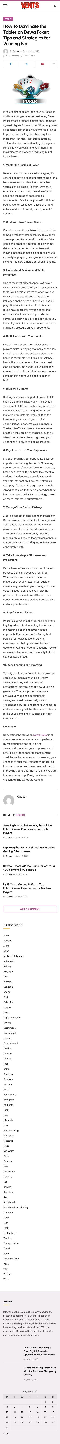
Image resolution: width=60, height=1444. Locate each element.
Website (7, 1274)
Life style (8, 1120)
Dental (6, 1012)
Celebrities (8, 1002)
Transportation (11, 1243)
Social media (10, 1202)
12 (22, 1412)
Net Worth (8, 1151)
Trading (7, 1238)
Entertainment (10, 1043)
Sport (6, 1217)
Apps (6, 950)
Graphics (8, 1079)
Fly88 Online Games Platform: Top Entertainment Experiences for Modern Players (27, 888)
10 (7, 1412)
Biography (8, 971)
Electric (7, 1038)
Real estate (9, 1171)
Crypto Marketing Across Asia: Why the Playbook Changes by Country (40, 1371)
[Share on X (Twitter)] (26, 64)
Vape (6, 1263)
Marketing (8, 1135)
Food (5, 1063)
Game (6, 1068)
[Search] (55, 5)
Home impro (9, 1094)
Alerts (6, 945)
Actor (6, 935)
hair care (7, 1084)
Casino (8, 19)
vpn (5, 1269)
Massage (8, 1140)
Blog (5, 976)
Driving (7, 1022)
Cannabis (8, 986)
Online (6, 1156)
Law (5, 1115)
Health (6, 1089)
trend (6, 1253)
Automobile (9, 961)
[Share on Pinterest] (42, 64)
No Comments (12, 56)
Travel (6, 1248)
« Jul (5, 1433)
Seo (5, 1181)
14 (37, 1412)
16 (53, 1412)
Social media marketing (15, 1207)
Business (7, 981)
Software (8, 1212)
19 (22, 1417)
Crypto (7, 1007)
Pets (5, 1166)
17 (7, 1417)
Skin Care (8, 1192)
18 (14, 1417)
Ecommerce (9, 1027)
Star (5, 1222)
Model (6, 1145)
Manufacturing (11, 1130)
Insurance (8, 1104)
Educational (9, 1033)
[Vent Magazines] (30, 6)
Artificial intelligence (13, 956)
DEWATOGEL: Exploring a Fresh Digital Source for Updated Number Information (39, 1351)
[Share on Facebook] (10, 64)
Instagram (8, 1099)
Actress (7, 940)
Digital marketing (12, 1017)
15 (45, 1412)
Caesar (16, 51)
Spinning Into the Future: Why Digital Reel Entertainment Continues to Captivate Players (27, 829)
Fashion (7, 1048)
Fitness (7, 1058)
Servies (7, 1186)
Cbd (5, 997)
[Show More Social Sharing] (54, 64)
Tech (5, 1227)
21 (37, 1417)
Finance (7, 1053)
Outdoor (7, 1161)
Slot (5, 1197)
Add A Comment (30, 909)
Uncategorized (11, 1258)
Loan (5, 1125)
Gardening (8, 1074)
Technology (9, 1233)
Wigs (6, 1279)
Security (7, 1176)
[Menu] (5, 5)
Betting (7, 966)
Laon (5, 1109)
